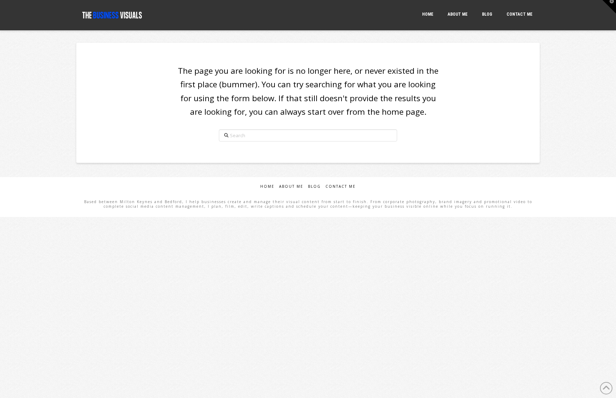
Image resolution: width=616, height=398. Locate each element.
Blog (314, 186)
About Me (291, 186)
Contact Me (340, 186)
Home (267, 186)
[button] (609, 7)
